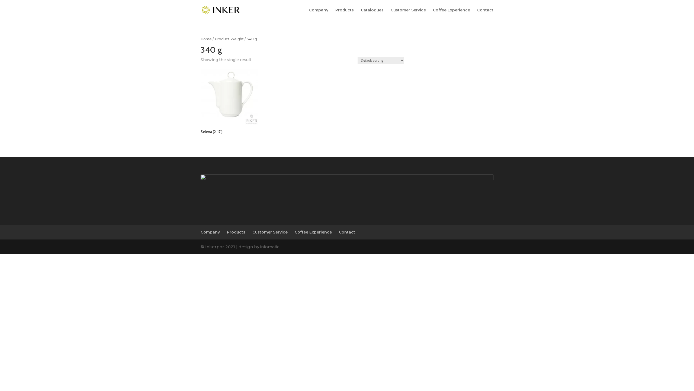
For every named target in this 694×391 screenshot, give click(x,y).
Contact (485, 10)
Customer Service (408, 10)
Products (344, 10)
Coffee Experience (451, 10)
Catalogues (372, 10)
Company (318, 10)
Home (206, 39)
